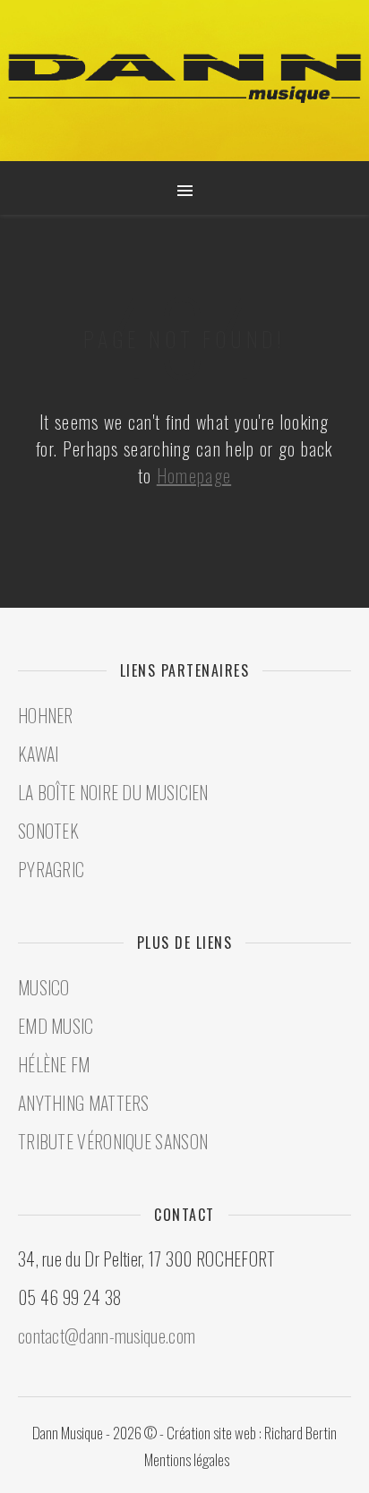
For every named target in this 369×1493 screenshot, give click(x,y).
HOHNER (45, 715)
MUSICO (44, 987)
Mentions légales (186, 1459)
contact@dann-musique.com (106, 1335)
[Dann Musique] (184, 79)
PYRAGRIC (51, 869)
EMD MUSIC (56, 1025)
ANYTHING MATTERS (84, 1102)
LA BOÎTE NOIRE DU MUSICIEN (113, 792)
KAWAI (38, 753)
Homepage (194, 475)
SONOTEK (48, 830)
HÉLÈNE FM (54, 1064)
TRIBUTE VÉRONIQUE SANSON (113, 1141)
